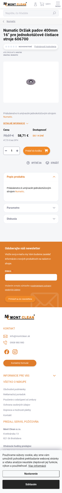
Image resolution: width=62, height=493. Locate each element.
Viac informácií (37, 465)
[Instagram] (14, 351)
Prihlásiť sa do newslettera (20, 299)
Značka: (10, 55)
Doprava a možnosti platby (17, 410)
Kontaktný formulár (20, 363)
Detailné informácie (14, 123)
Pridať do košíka (33, 150)
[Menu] (58, 4)
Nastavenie (31, 473)
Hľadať (54, 13)
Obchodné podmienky (14, 389)
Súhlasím (31, 484)
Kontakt (7, 415)
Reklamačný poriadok (14, 394)
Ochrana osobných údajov (16, 404)
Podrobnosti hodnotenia (45, 46)
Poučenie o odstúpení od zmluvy (19, 399)
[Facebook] (6, 351)
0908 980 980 (17, 342)
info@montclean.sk (20, 336)
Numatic (7, 116)
